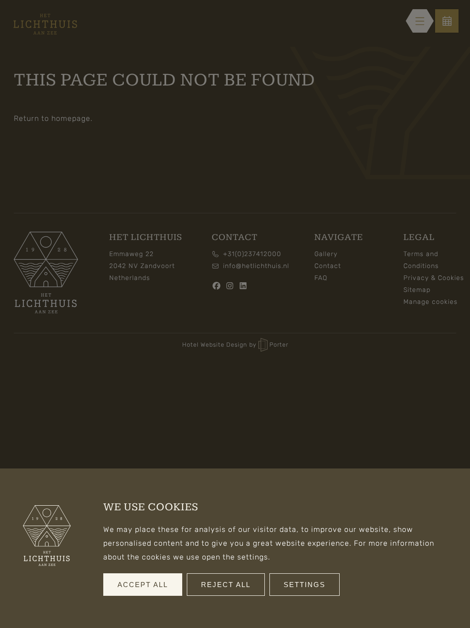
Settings (304, 584)
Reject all (226, 584)
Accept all (143, 584)
